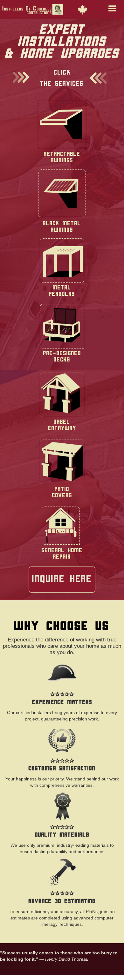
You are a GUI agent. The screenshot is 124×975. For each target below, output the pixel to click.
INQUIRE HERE (62, 579)
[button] (109, 9)
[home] (54, 9)
